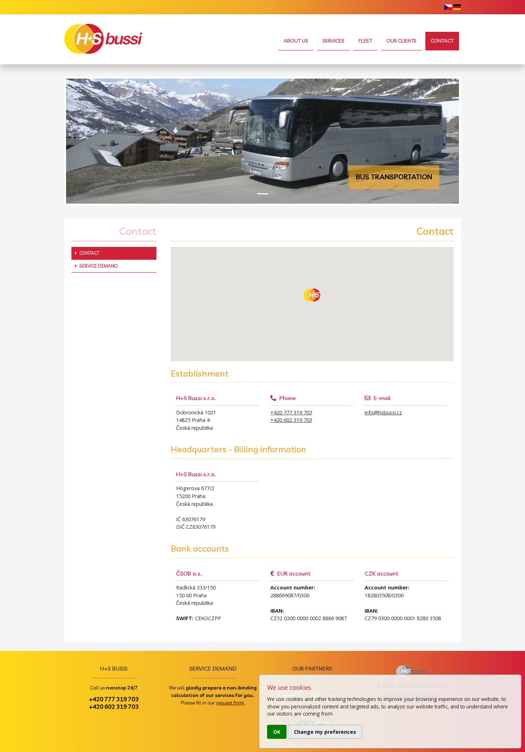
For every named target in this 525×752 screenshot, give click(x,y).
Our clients (401, 41)
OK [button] (276, 731)
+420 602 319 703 (291, 420)
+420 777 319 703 (291, 412)
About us (296, 41)
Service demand (98, 266)
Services (333, 41)
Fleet (365, 41)
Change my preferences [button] (325, 731)
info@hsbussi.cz (383, 412)
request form (230, 702)
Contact (442, 41)
